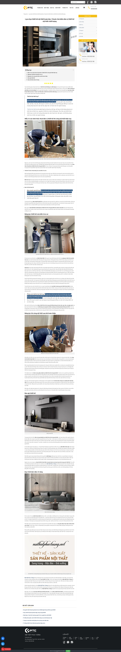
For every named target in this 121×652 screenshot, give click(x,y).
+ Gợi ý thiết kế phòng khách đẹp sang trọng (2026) (34, 612)
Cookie (57, 650)
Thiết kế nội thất (31, 109)
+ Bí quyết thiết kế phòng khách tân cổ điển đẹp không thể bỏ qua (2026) (39, 609)
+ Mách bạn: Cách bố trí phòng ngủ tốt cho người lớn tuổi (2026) (37, 615)
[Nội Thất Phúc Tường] (28, 8)
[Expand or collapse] (73, 70)
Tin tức (71, 7)
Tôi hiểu (68, 650)
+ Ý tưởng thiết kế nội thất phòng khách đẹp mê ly (34, 623)
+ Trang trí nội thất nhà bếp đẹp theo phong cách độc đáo (36, 620)
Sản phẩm (57, 7)
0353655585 (94, 8)
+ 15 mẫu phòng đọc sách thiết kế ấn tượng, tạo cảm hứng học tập (37, 617)
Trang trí (65, 7)
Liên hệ (77, 7)
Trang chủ (40, 7)
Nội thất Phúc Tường (43, 585)
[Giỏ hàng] (84, 8)
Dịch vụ (52, 7)
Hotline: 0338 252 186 (88, 61)
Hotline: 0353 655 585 (88, 56)
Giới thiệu (46, 7)
